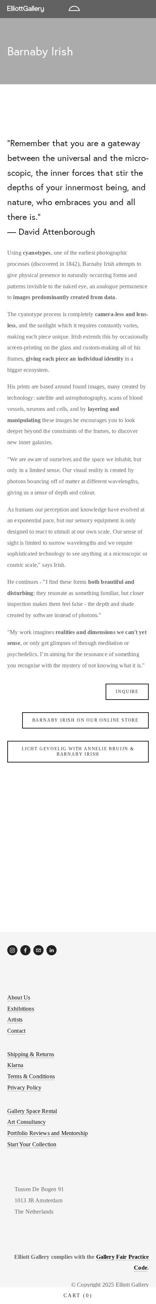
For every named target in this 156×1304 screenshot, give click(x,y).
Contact (16, 1031)
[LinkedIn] (51, 950)
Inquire (127, 691)
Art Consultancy (26, 1122)
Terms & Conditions (31, 1076)
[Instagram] (12, 950)
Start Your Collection (31, 1144)
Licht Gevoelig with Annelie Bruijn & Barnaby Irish (78, 751)
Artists (14, 1019)
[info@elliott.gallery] (38, 950)
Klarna (15, 1065)
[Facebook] (25, 950)
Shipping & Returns (30, 1054)
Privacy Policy (24, 1087)
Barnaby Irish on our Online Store (85, 720)
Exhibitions (20, 1009)
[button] (25, 815)
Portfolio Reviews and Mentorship (47, 1133)
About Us (18, 997)
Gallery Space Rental (32, 1111)
